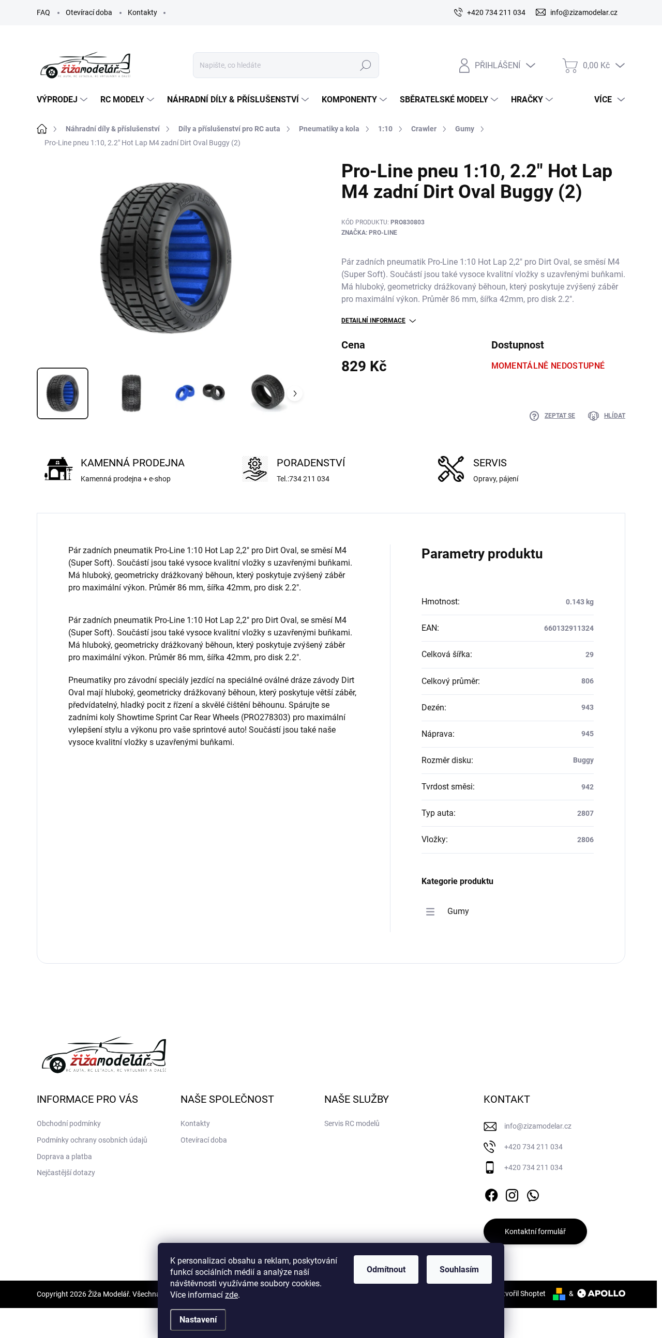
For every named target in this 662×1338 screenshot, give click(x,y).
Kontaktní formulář (535, 1231)
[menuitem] (63, 99)
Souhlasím (459, 1269)
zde (231, 1295)
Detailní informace (373, 320)
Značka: (369, 232)
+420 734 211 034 (533, 1147)
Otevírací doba (89, 12)
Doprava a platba (64, 1156)
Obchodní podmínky (69, 1123)
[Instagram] (512, 1193)
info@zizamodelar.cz (537, 1126)
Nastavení (198, 1320)
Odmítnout (386, 1269)
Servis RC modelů (352, 1123)
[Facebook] (491, 1193)
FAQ (43, 12)
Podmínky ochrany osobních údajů (92, 1140)
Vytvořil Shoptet (520, 1293)
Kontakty (142, 12)
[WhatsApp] (532, 1193)
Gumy (458, 911)
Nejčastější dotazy (66, 1172)
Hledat (365, 65)
